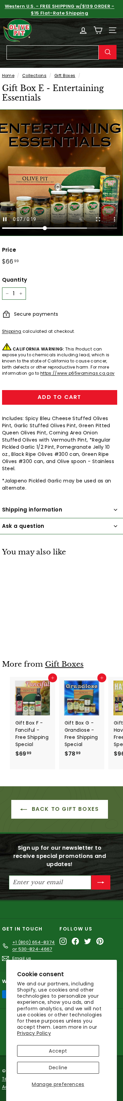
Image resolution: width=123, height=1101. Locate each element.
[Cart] (98, 30)
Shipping (12, 331)
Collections (34, 75)
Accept (58, 1050)
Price (9, 249)
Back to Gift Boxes (64, 809)
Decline (58, 1067)
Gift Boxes (65, 75)
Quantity (14, 279)
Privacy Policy (34, 1033)
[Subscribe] (100, 882)
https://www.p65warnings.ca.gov (77, 373)
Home (8, 75)
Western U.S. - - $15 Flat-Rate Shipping (59, 9)
